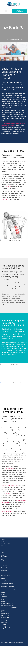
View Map (4, 548)
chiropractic (7, 186)
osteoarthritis (5, 199)
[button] (6, 11)
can (7, 511)
